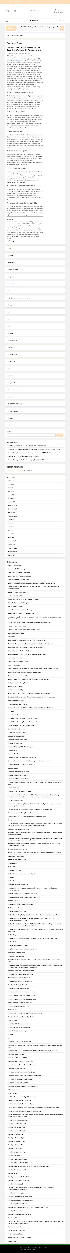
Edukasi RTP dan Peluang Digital (17, 626)
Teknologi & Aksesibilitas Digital (17, 1123)
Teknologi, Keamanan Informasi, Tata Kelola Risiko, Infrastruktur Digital (28, 1207)
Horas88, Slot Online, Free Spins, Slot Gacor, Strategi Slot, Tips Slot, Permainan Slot (31, 697)
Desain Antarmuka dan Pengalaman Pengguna (21, 613)
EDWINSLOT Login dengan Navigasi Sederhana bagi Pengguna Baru (27, 446)
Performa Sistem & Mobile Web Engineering (20, 974)
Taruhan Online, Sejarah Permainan (17, 1120)
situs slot (10, 1034)
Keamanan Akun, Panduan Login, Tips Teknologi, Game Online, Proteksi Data (29, 761)
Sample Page (33, 20)
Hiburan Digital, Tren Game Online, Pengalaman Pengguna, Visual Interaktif (29, 693)
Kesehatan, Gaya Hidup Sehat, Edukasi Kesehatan (22, 813)
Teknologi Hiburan (13, 1173)
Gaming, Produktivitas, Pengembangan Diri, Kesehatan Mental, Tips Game (28, 679)
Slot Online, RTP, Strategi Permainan (18, 1082)
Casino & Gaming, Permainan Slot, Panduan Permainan (23, 599)
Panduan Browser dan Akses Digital (18, 884)
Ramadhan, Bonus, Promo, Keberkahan (19, 1027)
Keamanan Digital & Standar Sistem (18, 775)
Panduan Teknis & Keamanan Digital (18, 945)
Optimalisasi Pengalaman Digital (17, 859)
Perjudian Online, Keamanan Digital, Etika (19, 978)
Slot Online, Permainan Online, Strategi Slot (20, 1079)
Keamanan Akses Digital (15, 743)
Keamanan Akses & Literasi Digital (17, 739)
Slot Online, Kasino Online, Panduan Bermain (20, 1061)
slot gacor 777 (12, 383)
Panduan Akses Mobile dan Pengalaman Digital (21, 874)
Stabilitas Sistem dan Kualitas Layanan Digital (21, 1104)
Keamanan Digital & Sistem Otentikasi (18, 771)
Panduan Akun (12, 877)
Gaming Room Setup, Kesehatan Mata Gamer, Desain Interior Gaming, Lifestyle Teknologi (33, 668)
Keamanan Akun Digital (14, 754)
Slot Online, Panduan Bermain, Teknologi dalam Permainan (24, 1075)
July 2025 (10, 523)
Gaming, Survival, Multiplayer (16, 690)
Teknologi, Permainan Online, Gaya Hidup (19, 1214)
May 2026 (10, 488)
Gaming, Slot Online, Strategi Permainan (19, 683)
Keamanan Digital (13, 768)
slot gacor (11, 277)
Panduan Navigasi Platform (15, 908)
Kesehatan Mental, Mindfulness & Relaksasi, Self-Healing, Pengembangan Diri (30, 809)
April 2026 (10, 491)
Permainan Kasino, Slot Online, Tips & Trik (20, 1002)
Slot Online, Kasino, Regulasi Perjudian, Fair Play (21, 1065)
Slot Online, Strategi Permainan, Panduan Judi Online (23, 1086)
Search (9, 432)
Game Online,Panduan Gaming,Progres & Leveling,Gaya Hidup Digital (27, 654)
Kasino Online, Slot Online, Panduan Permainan (21, 725)
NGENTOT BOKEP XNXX (15, 404)
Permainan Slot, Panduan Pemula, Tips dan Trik (21, 1017)
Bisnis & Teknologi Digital (15, 595)
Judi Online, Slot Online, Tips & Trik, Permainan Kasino (23, 718)
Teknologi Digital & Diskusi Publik (17, 1159)
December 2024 (12, 548)
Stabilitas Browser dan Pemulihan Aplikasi (20, 1100)
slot (9, 291)
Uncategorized (12, 1241)
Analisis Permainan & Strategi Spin (17, 592)
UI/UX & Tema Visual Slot (15, 1234)
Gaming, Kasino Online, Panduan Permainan (20, 676)
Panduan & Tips (12, 863)
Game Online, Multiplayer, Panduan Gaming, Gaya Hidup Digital (25, 647)
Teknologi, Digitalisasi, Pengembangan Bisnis (21, 1200)
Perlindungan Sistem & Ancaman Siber (19, 988)
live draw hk (11, 347)
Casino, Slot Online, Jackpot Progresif (18, 603)
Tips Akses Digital (13, 1218)
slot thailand (11, 361)
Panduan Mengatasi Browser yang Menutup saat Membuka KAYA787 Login (29, 453)
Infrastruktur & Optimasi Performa (17, 704)
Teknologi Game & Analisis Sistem (17, 1170)
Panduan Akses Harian (14, 870)
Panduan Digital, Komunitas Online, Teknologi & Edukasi (24, 897)
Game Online (11, 636)
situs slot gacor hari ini (14, 390)
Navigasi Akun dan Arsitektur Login (18, 849)
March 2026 (11, 495)
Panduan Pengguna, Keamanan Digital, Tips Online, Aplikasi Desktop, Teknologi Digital (32, 938)
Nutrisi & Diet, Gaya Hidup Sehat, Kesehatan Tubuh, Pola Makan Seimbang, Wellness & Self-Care (35, 852)
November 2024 (12, 551)
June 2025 (11, 527)
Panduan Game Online (14, 900)
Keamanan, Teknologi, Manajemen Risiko (19, 791)
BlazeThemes (32, 1249)
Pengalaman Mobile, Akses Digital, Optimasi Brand (22, 949)
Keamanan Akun (12, 750)
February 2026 (12, 498)
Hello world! (28, 470)
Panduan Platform (13, 942)
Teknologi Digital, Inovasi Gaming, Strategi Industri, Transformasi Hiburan (28, 1166)
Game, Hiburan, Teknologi (15, 658)
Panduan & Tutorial (13, 867)
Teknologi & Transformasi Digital (17, 1152)
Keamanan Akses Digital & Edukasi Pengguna (21, 747)
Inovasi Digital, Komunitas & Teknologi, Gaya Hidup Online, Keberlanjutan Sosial (30, 708)
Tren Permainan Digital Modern (16, 1230)
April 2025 (10, 534)
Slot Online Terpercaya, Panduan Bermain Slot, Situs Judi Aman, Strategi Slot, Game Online (33, 1051)
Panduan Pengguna (13, 935)
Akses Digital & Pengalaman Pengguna (19, 572)
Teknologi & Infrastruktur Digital (17, 1131)
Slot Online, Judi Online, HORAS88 (17, 1058)
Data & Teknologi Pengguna (15, 606)
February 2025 (12, 541)
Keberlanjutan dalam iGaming (16, 800)
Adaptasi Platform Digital (15, 565)
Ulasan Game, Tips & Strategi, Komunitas (19, 1237)
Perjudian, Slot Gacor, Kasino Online (18, 985)
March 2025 (11, 537)
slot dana (10, 376)
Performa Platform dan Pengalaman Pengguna (21, 970)
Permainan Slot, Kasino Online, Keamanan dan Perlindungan (25, 1013)
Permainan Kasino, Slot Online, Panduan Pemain (21, 992)
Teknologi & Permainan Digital (16, 1145)
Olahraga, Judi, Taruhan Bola (16, 856)
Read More (10, 241)
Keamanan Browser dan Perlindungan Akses (20, 764)
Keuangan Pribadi (13, 820)
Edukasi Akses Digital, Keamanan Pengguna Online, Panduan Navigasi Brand (29, 622)
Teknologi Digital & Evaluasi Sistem (18, 1162)
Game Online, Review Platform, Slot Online (20, 651)
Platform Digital (12, 1020)
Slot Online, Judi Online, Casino (17, 1054)
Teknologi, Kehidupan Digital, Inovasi (18, 1211)
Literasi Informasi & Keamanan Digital (18, 829)
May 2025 (10, 530)
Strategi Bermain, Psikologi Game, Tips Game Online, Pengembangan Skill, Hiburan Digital (33, 1107)
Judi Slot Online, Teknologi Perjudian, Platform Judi (22, 722)
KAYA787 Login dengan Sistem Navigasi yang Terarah (43, 2)
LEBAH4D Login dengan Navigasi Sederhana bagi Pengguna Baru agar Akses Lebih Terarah (39, 27)
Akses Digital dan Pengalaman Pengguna (19, 576)
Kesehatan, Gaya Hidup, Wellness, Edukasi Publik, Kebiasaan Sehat (27, 816)
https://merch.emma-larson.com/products (20, 298)
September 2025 (12, 516)
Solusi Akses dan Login (14, 1090)
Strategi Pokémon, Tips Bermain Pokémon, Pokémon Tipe (24, 1111)
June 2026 (11, 484)
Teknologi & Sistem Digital (15, 1148)
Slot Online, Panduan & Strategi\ (17, 1068)
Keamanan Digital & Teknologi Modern (19, 779)
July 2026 (10, 480)
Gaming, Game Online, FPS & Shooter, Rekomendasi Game (24, 672)
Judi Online (11, 711)
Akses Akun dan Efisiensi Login (17, 569)
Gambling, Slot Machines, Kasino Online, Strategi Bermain (24, 629)
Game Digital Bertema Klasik (16, 633)
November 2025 (12, 509)
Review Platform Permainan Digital (17, 1031)
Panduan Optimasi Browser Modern (18, 911)
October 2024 (11, 555)
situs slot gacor (12, 284)
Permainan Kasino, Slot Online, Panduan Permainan (22, 995)
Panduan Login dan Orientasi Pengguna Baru (20, 904)
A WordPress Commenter (15, 470)
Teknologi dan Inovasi (14, 1155)
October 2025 (11, 512)
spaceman (11, 397)
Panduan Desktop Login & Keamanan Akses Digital (22, 893)
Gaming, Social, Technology (15, 686)
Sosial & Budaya (12, 1093)
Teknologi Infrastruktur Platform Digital (19, 1177)
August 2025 (11, 520)
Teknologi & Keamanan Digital (16, 1138)
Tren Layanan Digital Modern (16, 1227)
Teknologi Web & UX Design (16, 1193)
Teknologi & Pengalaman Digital (17, 1141)
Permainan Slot (12, 1010)
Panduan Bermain (13, 881)
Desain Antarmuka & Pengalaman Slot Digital (20, 610)
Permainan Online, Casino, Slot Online (18, 1006)
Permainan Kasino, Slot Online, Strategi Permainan (22, 999)
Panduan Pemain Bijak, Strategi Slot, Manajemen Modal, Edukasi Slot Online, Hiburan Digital (34, 915)
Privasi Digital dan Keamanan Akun (18, 1024)
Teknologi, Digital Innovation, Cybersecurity (20, 1196)
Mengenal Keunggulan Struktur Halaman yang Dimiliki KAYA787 (26, 460)
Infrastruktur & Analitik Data (16, 700)
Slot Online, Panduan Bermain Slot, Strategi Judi (21, 1072)
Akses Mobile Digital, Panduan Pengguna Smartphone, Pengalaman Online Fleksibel (31, 583)
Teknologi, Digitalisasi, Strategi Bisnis (18, 1204)
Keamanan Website (13, 788)
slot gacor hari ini (13, 411)
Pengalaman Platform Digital (16, 956)
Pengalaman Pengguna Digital (16, 952)
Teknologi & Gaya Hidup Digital (16, 1127)
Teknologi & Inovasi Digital (15, 1134)
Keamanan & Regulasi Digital (16, 736)
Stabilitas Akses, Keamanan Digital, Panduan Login (22, 1097)
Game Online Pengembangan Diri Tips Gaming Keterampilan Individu (27, 640)
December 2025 (12, 505)
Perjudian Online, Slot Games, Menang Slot (20, 981)
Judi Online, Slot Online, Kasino (16, 715)
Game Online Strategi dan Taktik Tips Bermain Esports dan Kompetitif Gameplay (30, 644)
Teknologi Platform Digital (15, 1184)
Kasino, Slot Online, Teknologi (16, 729)
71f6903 (10, 53)
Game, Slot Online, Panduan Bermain (18, 661)
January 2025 (11, 544)
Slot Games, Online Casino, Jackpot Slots (20, 1042)
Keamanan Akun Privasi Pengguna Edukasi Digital (22, 757)
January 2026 (11, 502)
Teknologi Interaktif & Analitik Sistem (18, 1180)
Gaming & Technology (14, 665)
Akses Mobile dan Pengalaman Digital (18, 579)
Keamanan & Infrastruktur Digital (17, 732)
